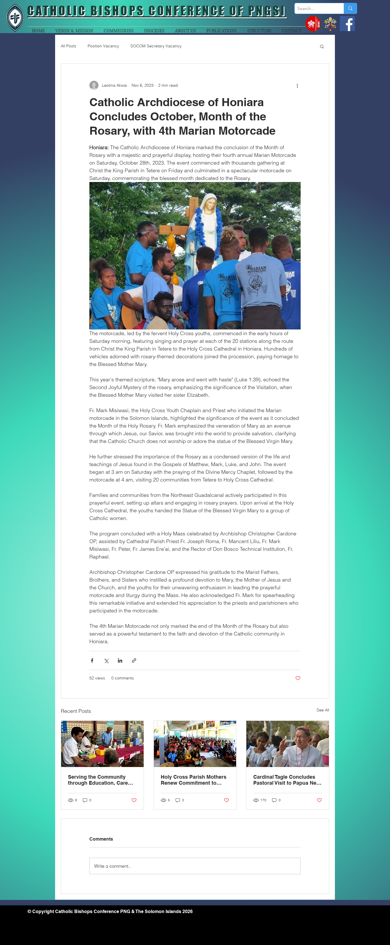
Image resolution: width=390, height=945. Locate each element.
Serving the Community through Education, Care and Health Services (98, 780)
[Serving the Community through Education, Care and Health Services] (102, 744)
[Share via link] (134, 660)
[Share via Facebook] (92, 660)
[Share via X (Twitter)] (106, 660)
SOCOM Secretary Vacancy (156, 45)
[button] (322, 46)
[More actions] (297, 85)
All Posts (68, 45)
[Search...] (350, 8)
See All (323, 710)
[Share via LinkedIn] (120, 660)
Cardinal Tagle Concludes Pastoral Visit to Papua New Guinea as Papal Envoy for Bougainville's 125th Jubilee (287, 780)
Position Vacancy (103, 45)
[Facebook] (347, 23)
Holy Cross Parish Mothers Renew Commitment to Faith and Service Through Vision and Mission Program (193, 780)
